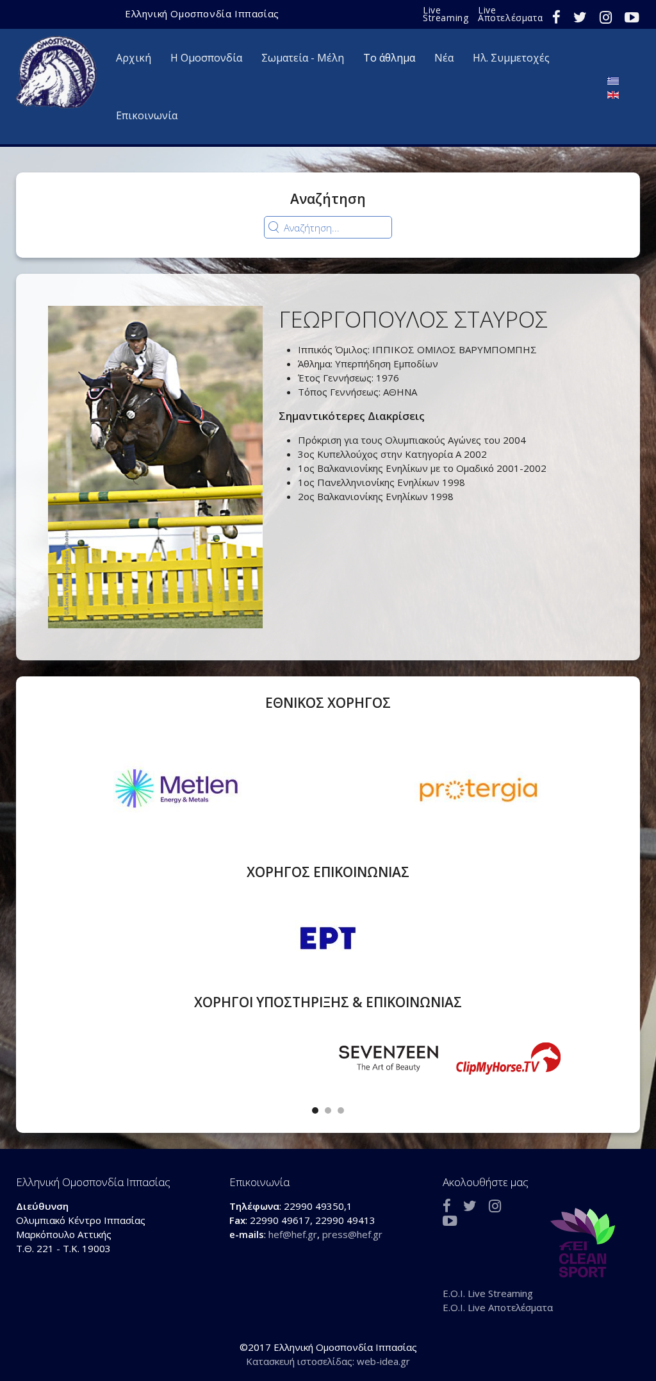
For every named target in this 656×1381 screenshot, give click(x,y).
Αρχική (133, 58)
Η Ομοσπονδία (206, 58)
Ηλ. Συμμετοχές (511, 58)
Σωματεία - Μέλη (302, 58)
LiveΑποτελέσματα (510, 14)
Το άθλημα (389, 58)
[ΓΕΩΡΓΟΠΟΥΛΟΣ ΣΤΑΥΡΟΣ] (155, 466)
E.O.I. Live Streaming (488, 1293)
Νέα (444, 58)
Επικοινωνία (146, 115)
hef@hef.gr (292, 1234)
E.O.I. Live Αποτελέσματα (498, 1307)
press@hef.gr (352, 1234)
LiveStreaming (445, 14)
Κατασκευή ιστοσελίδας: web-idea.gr (328, 1361)
